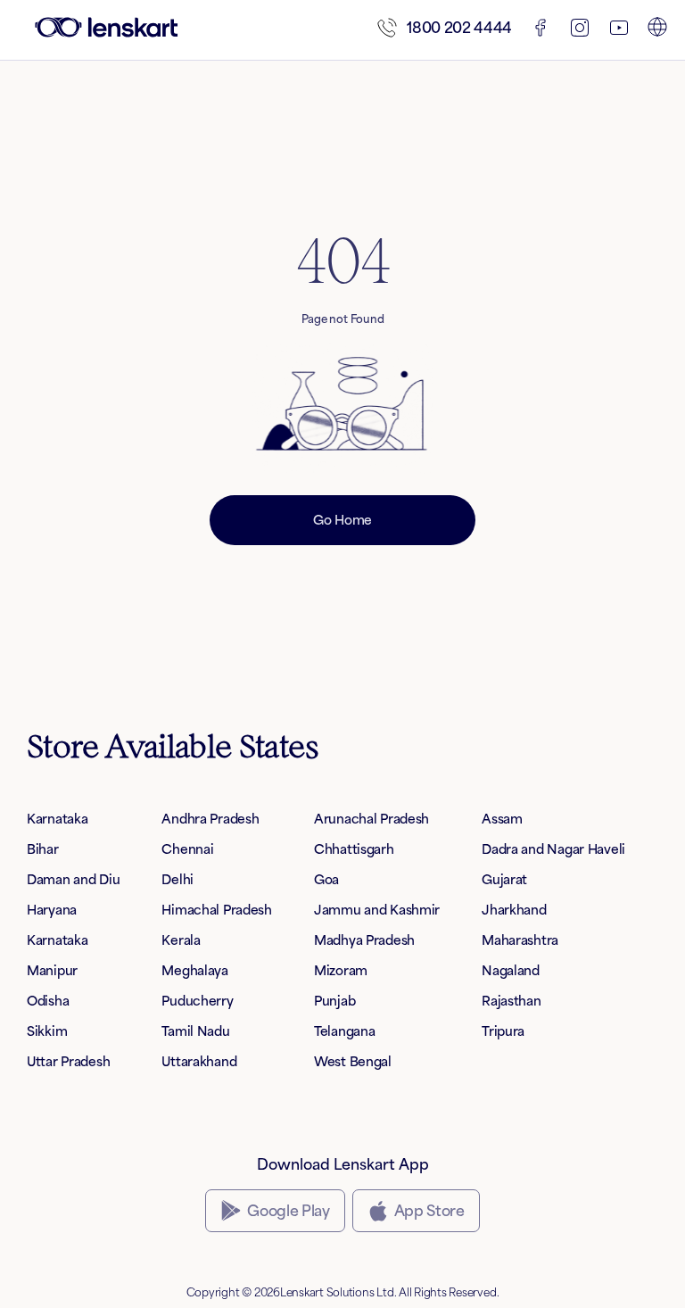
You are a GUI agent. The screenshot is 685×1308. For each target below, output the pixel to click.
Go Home (342, 519)
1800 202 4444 (459, 28)
